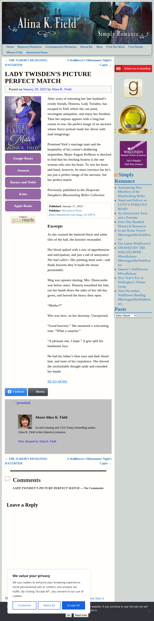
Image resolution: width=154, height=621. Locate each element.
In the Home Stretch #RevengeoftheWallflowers (134, 235)
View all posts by (37, 441)
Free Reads (135, 46)
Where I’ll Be (15, 52)
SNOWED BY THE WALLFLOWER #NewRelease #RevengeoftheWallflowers (134, 256)
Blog (100, 46)
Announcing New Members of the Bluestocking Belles (131, 192)
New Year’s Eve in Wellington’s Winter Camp (131, 282)
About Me (86, 46)
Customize (24, 605)
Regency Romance (30, 46)
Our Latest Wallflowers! (134, 243)
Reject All (49, 605)
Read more (81, 615)
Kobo (23, 194)
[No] (149, 611)
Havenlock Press (37, 52)
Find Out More (115, 46)
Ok (68, 615)
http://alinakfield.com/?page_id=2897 (72, 214)
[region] (49, 591)
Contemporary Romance (60, 46)
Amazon (23, 170)
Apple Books (23, 206)
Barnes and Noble (23, 182)
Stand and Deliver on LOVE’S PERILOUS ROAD (132, 204)
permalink (23, 403)
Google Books (23, 158)
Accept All (73, 605)
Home (10, 46)
